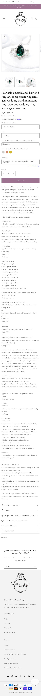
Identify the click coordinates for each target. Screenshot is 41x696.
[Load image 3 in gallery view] (31, 82)
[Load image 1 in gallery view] (10, 82)
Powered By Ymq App (34, 166)
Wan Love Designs (17, 692)
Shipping (3, 115)
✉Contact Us (8, 628)
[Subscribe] (35, 566)
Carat (2, 132)
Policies (6, 645)
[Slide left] (2, 82)
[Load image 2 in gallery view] (20, 82)
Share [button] (5, 537)
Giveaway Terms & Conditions (13, 668)
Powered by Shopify (27, 692)
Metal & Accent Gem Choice (9, 123)
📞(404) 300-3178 (9, 632)
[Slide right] (39, 82)
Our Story (7, 623)
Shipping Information (10, 659)
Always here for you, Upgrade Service (15, 654)
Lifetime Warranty (9, 650)
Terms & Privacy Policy (11, 663)
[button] (4, 18)
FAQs (5, 619)
